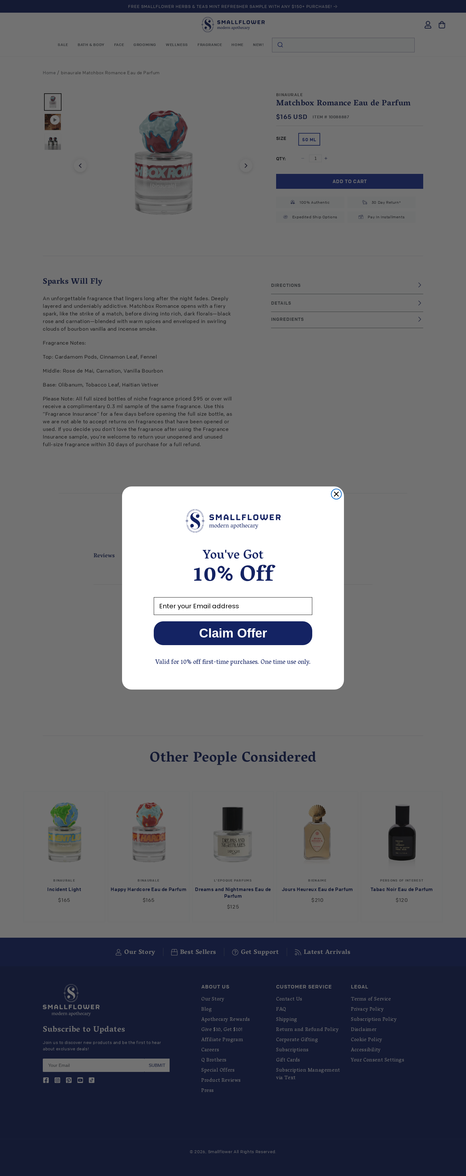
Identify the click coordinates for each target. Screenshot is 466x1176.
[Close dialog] (336, 494)
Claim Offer (233, 633)
